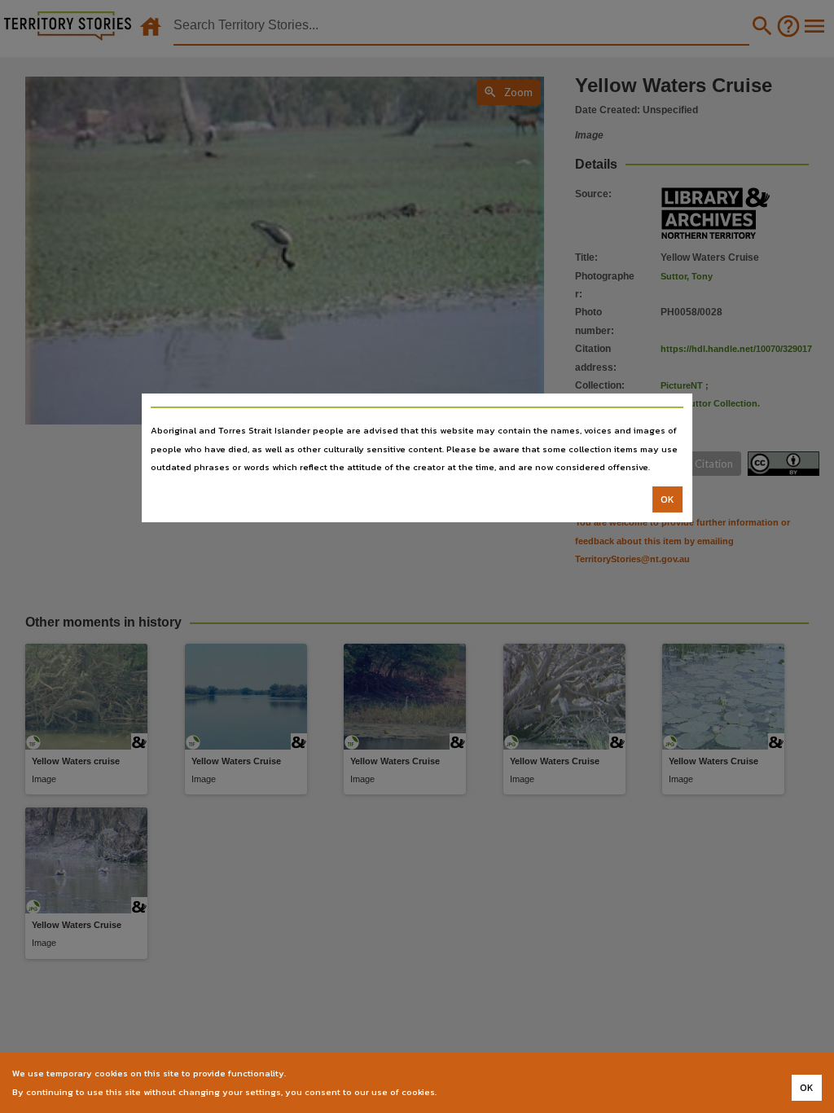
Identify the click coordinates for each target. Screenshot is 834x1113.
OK (667, 499)
